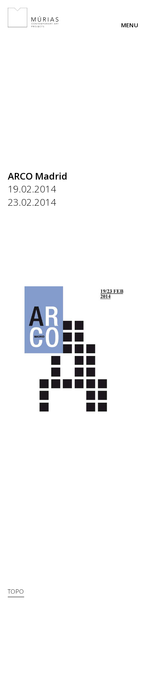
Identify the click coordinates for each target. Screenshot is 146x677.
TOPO (16, 591)
